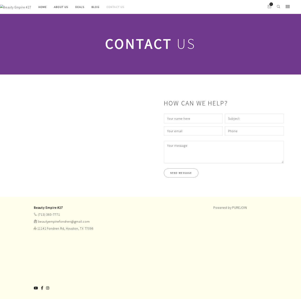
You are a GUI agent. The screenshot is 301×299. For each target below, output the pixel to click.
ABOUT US (61, 7)
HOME (42, 7)
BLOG (96, 7)
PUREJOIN (239, 207)
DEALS (79, 7)
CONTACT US (115, 7)
